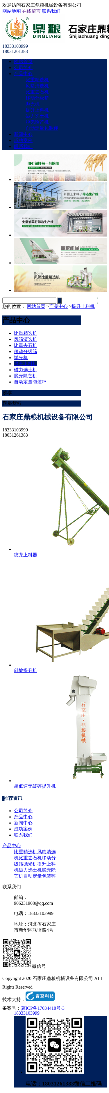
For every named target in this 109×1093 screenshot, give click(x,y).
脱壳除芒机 (37, 122)
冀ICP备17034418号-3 (43, 1008)
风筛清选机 (37, 85)
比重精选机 (37, 79)
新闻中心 (23, 134)
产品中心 (23, 73)
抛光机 (33, 103)
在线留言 (31, 11)
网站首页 (23, 61)
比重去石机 (37, 91)
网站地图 (11, 11)
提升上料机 (37, 110)
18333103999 (27, 1013)
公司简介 (23, 67)
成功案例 (23, 140)
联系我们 (51, 11)
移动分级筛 (37, 97)
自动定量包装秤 (42, 128)
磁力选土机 (37, 116)
